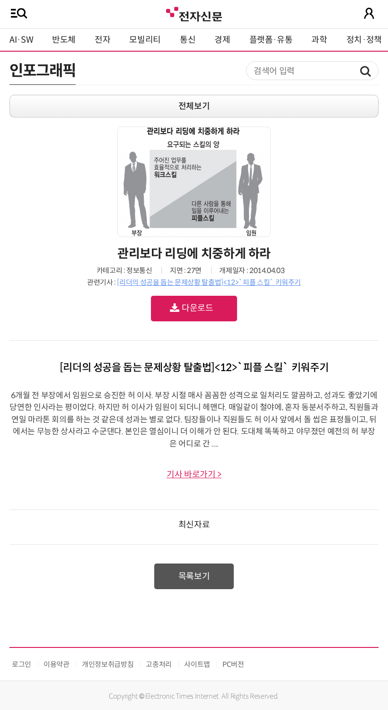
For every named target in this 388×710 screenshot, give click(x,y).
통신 (187, 40)
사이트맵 (197, 664)
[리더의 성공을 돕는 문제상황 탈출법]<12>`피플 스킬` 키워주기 (209, 282)
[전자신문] (194, 13)
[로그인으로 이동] (369, 13)
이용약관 (57, 664)
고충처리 (159, 664)
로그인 (21, 664)
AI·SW (21, 40)
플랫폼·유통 (271, 40)
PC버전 (233, 664)
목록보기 (194, 576)
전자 (102, 40)
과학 (319, 40)
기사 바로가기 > (194, 474)
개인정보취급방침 (107, 664)
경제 (222, 40)
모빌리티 (145, 40)
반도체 (64, 40)
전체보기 (194, 106)
